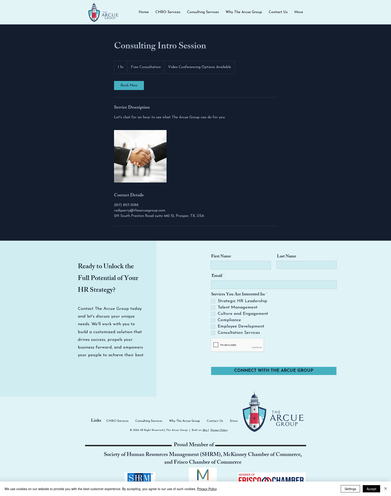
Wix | (206, 430)
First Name (221, 257)
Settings (350, 489)
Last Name (286, 257)
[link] (129, 85)
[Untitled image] (140, 156)
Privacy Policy (219, 430)
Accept (371, 489)
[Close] (385, 488)
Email (217, 276)
